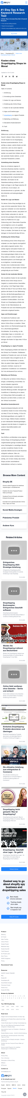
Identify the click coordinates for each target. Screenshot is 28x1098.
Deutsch (14, 1088)
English (3, 1085)
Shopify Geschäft (5, 949)
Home (2, 53)
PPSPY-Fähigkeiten (5, 958)
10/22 (7, 1009)
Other (2, 1000)
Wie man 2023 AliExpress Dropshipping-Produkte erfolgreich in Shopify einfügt (12, 1026)
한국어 (19, 1085)
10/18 (17, 1009)
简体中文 (8, 1085)
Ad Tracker (3, 937)
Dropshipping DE (10, 53)
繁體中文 (14, 1085)
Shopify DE (3, 978)
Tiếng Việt (3, 1092)
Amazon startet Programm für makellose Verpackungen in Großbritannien (13, 486)
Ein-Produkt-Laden (5, 953)
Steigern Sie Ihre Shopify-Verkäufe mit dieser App (12, 1016)
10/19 (12, 1009)
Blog (2, 975)
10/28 (2, 1006)
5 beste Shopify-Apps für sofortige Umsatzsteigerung (13, 1023)
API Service (4, 1065)
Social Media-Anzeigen (6, 982)
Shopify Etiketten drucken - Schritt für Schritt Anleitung (14, 1033)
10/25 (17, 1006)
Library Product (4, 941)
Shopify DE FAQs (5, 990)
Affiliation (3, 1063)
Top (25, 1094)
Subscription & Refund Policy (8, 1060)
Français (20, 1088)
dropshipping (8, 115)
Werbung (3, 934)
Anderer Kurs (4, 987)
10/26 (12, 1006)
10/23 (2, 1009)
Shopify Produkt (5, 944)
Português (3, 1088)
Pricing (2, 961)
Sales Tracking (4, 939)
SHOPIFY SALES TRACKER (8, 973)
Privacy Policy (4, 1055)
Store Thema (4, 956)
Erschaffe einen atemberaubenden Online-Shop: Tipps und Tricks (14, 502)
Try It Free (14, 33)
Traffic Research (5, 951)
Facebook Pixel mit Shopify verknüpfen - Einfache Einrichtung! (13, 497)
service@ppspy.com (6, 1071)
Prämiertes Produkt (5, 985)
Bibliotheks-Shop (5, 946)
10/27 (7, 1006)
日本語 (23, 1085)
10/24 (22, 1006)
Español (9, 1088)
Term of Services (5, 1058)
